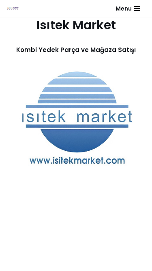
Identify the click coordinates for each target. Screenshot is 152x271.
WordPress (86, 253)
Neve (57, 253)
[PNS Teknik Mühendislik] (12, 9)
